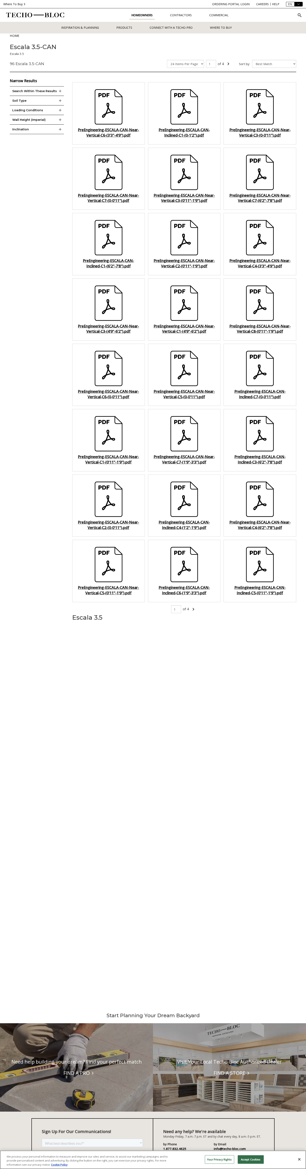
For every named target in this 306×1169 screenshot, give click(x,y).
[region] (153, 1159)
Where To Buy (13, 4)
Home (14, 35)
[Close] (299, 1159)
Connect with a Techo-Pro (171, 28)
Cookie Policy (59, 1165)
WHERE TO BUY (221, 28)
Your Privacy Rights (219, 1159)
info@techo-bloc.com (230, 1149)
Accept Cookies (251, 1159)
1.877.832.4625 (174, 1149)
